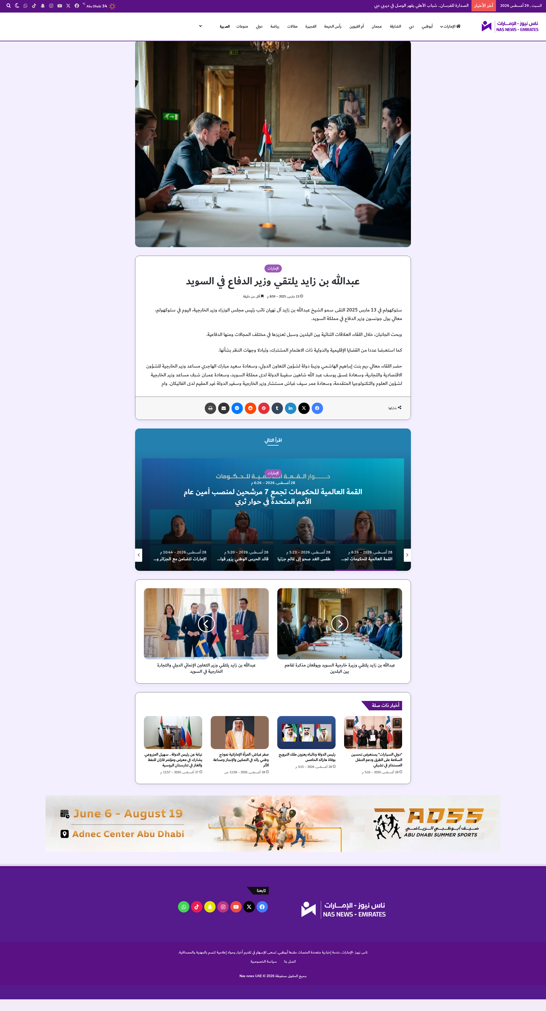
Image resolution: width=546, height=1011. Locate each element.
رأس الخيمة (333, 26)
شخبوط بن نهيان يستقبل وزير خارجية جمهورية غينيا (424, 5)
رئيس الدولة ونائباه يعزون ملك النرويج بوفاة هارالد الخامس (307, 757)
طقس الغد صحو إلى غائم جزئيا (241, 497)
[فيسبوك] (317, 408)
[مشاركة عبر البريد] (223, 408)
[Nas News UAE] (510, 26)
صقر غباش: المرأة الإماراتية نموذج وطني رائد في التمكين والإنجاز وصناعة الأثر (241, 760)
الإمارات (450, 26)
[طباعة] (210, 408)
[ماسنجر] (237, 408)
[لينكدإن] (290, 408)
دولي (259, 26)
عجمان (377, 26)
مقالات (292, 26)
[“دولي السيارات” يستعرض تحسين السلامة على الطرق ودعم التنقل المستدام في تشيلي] (373, 732)
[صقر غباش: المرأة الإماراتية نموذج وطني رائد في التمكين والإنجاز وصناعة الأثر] (240, 732)
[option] (241, 499)
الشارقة (395, 26)
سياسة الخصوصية (264, 961)
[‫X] (304, 408)
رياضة (274, 26)
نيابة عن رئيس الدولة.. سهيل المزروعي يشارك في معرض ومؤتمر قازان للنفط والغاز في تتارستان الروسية (173, 760)
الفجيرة (310, 26)
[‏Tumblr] (277, 408)
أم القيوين (356, 26)
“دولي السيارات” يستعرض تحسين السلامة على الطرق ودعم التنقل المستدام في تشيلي (376, 760)
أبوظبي (427, 26)
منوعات (242, 26)
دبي (411, 26)
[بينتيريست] (264, 408)
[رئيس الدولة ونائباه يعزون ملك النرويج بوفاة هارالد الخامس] (306, 732)
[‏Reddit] (250, 408)
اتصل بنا (290, 961)
